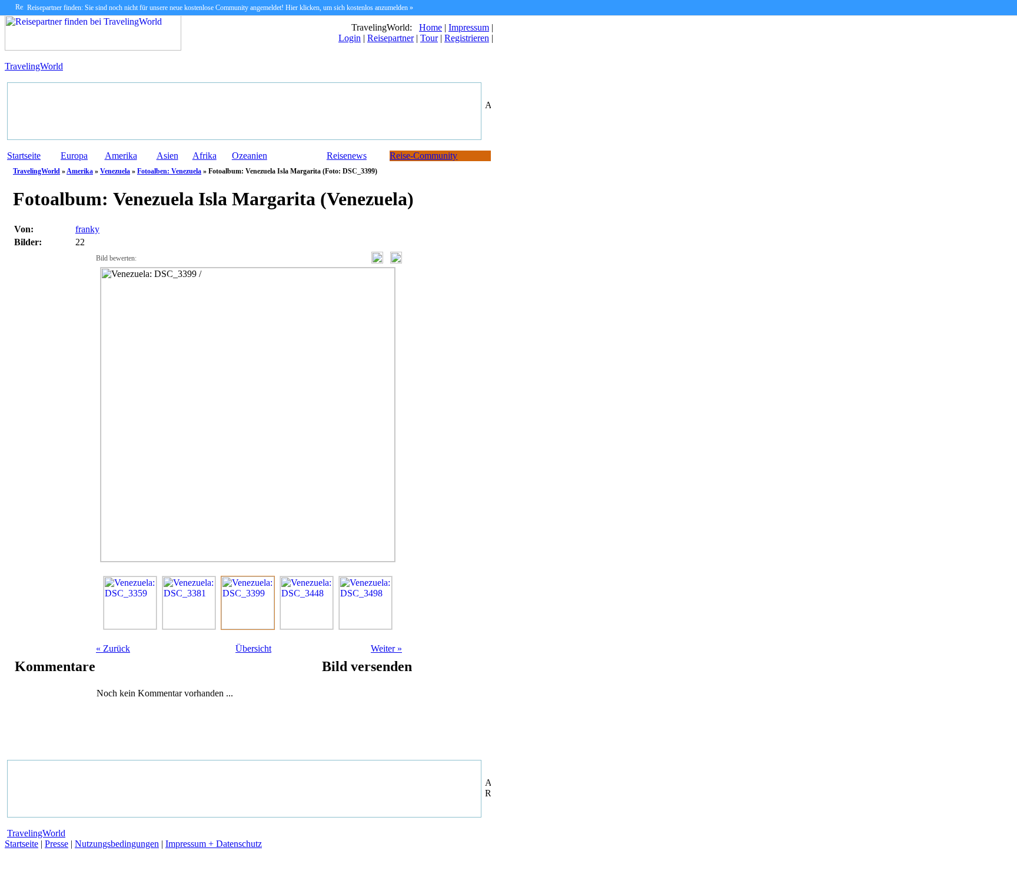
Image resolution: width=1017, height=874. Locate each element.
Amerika (121, 156)
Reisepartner (390, 38)
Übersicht (253, 648)
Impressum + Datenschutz (213, 844)
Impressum (468, 27)
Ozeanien (249, 156)
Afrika (204, 156)
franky (87, 229)
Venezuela (115, 171)
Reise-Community (423, 156)
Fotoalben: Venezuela (169, 171)
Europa (74, 156)
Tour (429, 38)
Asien (167, 156)
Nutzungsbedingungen (117, 844)
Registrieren (466, 38)
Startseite (24, 156)
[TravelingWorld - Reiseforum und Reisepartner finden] (93, 47)
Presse (56, 844)
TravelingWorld (34, 66)
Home (430, 27)
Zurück (113, 648)
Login (349, 38)
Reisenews (347, 156)
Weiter (386, 648)
